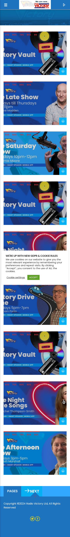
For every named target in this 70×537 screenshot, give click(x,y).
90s (29, 84)
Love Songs (48, 234)
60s (14, 34)
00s (7, 34)
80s (29, 34)
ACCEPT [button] (33, 277)
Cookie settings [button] (16, 277)
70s (22, 34)
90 (35, 34)
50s (7, 434)
